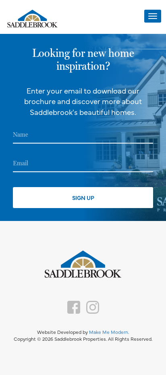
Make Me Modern (108, 332)
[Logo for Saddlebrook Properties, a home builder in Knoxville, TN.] (32, 19)
